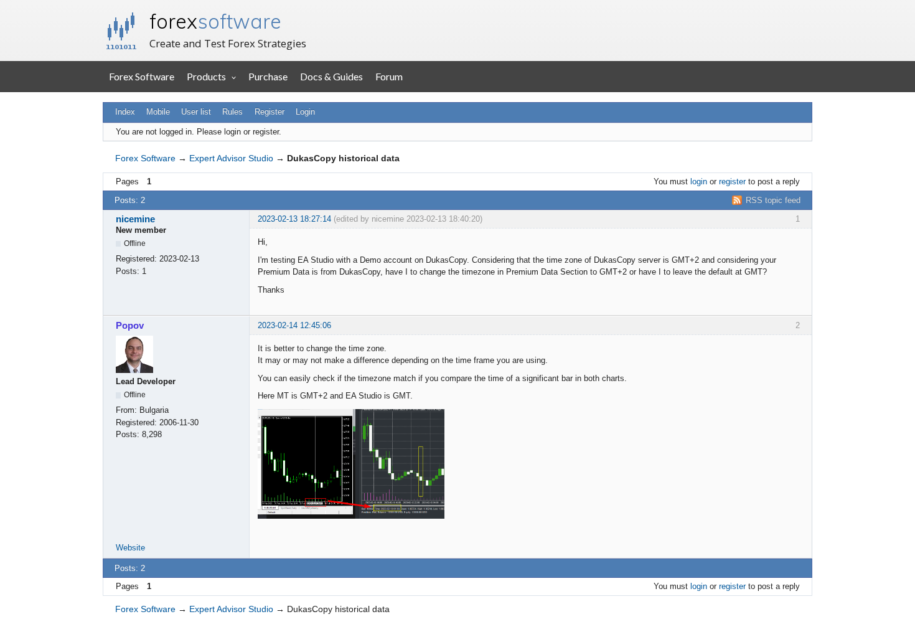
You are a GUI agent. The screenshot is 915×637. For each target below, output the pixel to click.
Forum (389, 76)
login (698, 181)
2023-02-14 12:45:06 (294, 325)
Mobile (158, 111)
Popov (130, 325)
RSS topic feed (773, 200)
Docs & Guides (331, 76)
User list (196, 111)
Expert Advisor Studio (231, 158)
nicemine (135, 219)
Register (269, 111)
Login (305, 111)
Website (130, 547)
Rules (232, 111)
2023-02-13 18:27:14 (294, 219)
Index (125, 111)
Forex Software (141, 76)
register (732, 181)
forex (215, 21)
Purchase (268, 76)
